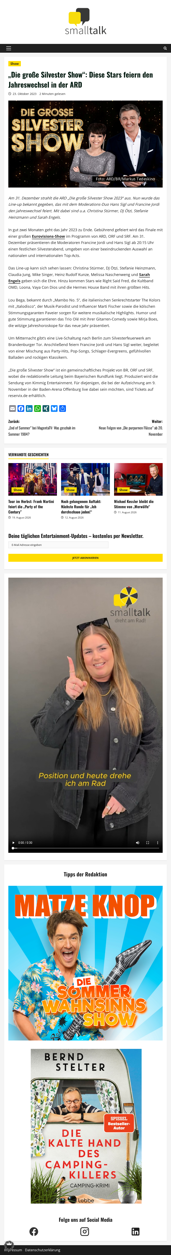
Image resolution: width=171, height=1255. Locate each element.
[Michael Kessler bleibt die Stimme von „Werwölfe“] (138, 479)
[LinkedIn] (135, 1231)
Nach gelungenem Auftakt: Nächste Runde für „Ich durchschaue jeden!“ (81, 507)
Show (14, 63)
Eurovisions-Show (48, 236)
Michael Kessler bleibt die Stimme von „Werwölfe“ (133, 504)
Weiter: (131, 428)
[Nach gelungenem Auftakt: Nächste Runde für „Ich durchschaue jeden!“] (85, 479)
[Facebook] (33, 1231)
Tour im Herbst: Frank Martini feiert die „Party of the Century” (31, 507)
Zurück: (41, 428)
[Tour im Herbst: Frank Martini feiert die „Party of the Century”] (32, 479)
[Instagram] (84, 1231)
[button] (8, 48)
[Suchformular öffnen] (165, 48)
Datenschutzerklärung (42, 1250)
